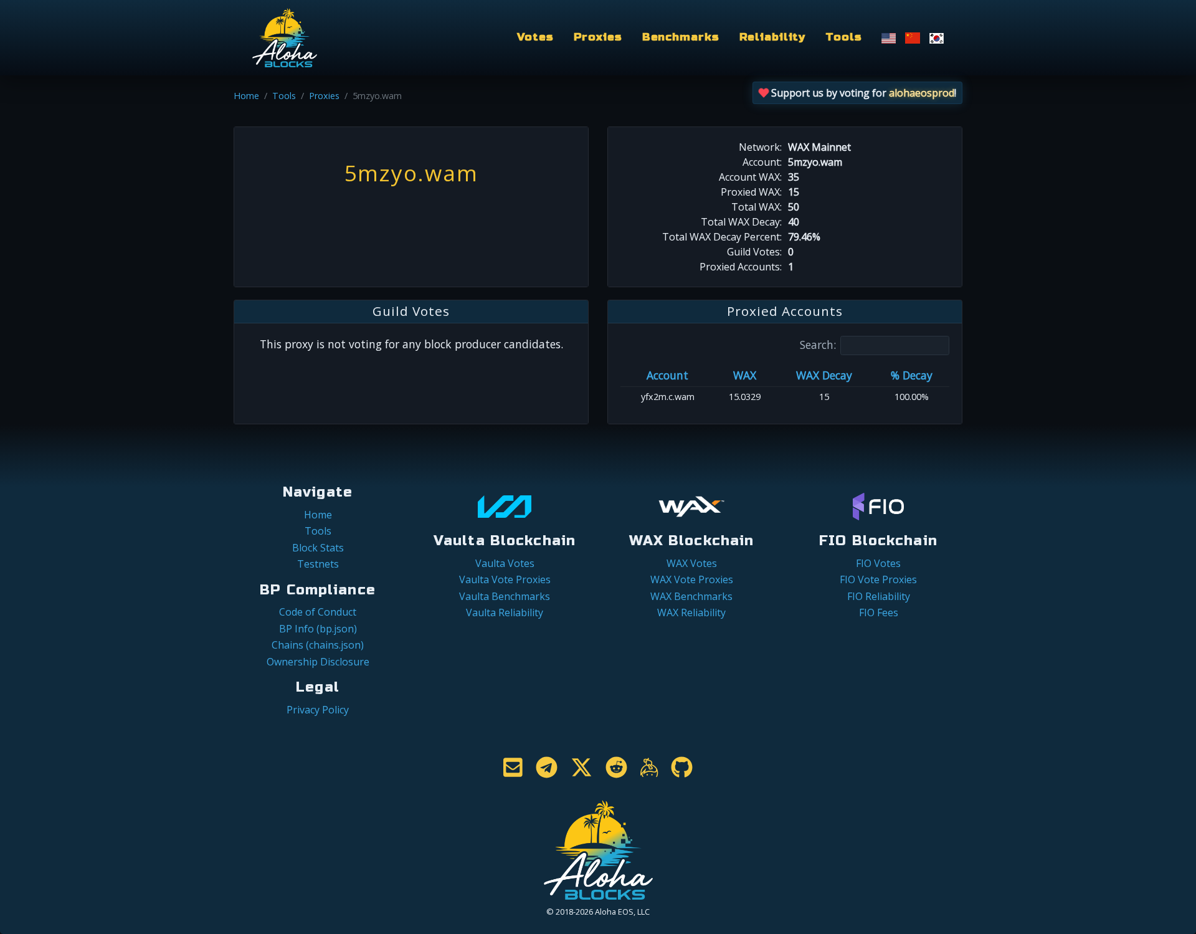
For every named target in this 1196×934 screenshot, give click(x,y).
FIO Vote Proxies (878, 579)
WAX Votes (692, 563)
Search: (818, 344)
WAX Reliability (691, 612)
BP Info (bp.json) (318, 629)
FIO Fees (878, 612)
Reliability (772, 37)
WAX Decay (824, 375)
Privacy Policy (318, 710)
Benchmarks (680, 37)
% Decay (912, 375)
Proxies (598, 37)
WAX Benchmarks (691, 596)
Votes (535, 37)
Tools (843, 37)
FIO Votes (878, 563)
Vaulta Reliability (504, 612)
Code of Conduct (317, 612)
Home (246, 96)
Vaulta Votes (504, 563)
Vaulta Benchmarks (504, 596)
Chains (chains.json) (318, 645)
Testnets (318, 564)
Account (667, 375)
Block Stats (318, 548)
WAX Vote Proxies (691, 579)
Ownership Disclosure (318, 662)
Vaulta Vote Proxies (505, 579)
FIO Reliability (878, 596)
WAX (744, 375)
